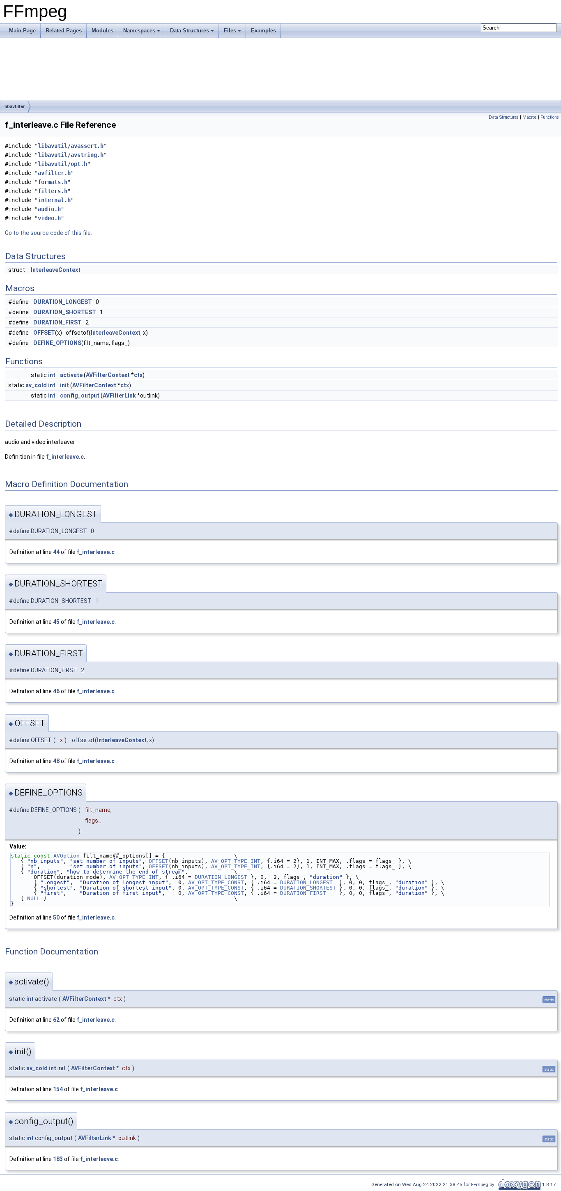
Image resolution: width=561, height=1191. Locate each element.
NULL (33, 898)
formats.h (52, 182)
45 (56, 621)
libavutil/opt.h (62, 164)
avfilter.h (54, 173)
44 (56, 552)
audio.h (49, 209)
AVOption (66, 856)
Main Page (22, 31)
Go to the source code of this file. (48, 233)
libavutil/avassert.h (70, 146)
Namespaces (139, 31)
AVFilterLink (119, 395)
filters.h (52, 191)
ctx (138, 375)
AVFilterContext (108, 375)
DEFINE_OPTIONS (57, 343)
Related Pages (64, 31)
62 (56, 1019)
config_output (79, 395)
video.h (49, 218)
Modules (102, 31)
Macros (529, 117)
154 (58, 1089)
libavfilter (15, 106)
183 (58, 1159)
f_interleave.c (65, 456)
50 (56, 917)
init (64, 385)
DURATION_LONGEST (62, 302)
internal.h (54, 200)
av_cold (36, 385)
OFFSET (44, 332)
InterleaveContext (55, 270)
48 (56, 761)
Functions (549, 117)
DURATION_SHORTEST (64, 312)
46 (56, 691)
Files (230, 31)
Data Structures (189, 31)
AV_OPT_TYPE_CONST (216, 882)
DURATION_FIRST (57, 322)
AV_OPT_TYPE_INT (235, 861)
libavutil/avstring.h (70, 155)
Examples (263, 31)
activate (71, 375)
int (51, 375)
